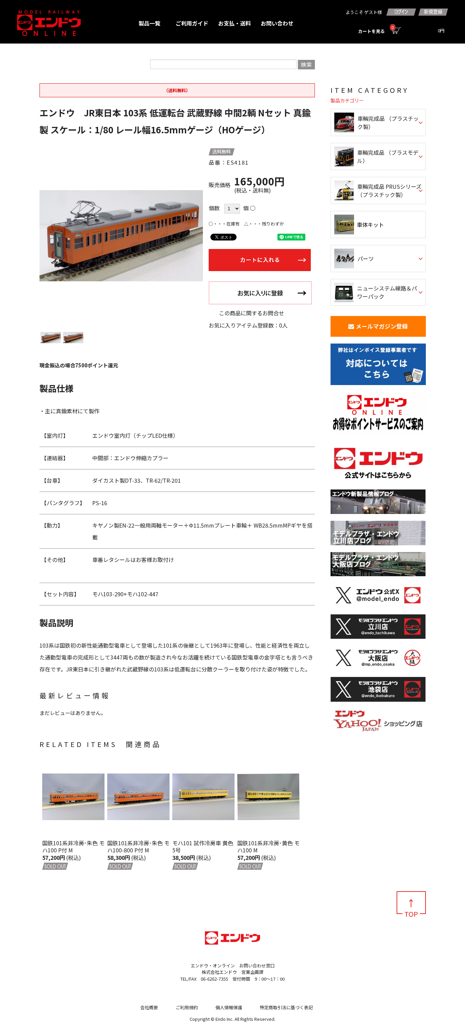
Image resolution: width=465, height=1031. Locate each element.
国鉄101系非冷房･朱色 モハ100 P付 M (73, 846)
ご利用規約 (187, 1007)
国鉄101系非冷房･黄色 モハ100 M (268, 846)
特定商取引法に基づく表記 (286, 1007)
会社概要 (149, 1007)
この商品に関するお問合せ (251, 313)
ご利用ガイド (192, 23)
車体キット (370, 224)
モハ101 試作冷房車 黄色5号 (202, 846)
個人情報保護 (228, 1007)
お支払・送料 (234, 23)
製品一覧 (149, 23)
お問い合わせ (277, 23)
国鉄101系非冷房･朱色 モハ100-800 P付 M (138, 846)
